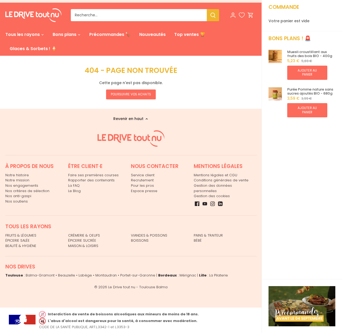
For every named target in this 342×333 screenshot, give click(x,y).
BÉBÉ (198, 240)
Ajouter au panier (307, 72)
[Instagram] (212, 203)
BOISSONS (140, 240)
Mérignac (188, 275)
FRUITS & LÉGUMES (20, 235)
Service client (142, 175)
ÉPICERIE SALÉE (17, 240)
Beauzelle (66, 275)
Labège (85, 275)
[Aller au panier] (250, 15)
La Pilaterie (218, 275)
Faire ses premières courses (93, 175)
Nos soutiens (16, 201)
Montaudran (106, 275)
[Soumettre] (213, 15)
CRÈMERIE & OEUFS (84, 235)
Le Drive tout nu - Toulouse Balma (138, 287)
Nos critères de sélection (27, 190)
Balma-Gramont (40, 275)
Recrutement (142, 180)
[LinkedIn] (220, 203)
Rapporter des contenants (91, 180)
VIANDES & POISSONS (149, 235)
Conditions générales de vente (221, 180)
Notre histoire (17, 175)
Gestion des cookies (212, 196)
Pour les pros (142, 185)
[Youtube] (205, 203)
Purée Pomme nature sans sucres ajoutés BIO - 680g (310, 91)
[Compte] (233, 15)
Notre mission (17, 180)
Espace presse (144, 190)
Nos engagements (21, 185)
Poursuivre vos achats (131, 94)
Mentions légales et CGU (215, 175)
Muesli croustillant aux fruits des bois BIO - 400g (309, 54)
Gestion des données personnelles (213, 188)
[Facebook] (197, 203)
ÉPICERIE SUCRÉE (82, 240)
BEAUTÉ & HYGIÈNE (20, 245)
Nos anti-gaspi (18, 196)
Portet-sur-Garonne (137, 275)
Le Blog (74, 190)
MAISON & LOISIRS (83, 245)
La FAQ (74, 185)
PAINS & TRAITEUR (208, 235)
